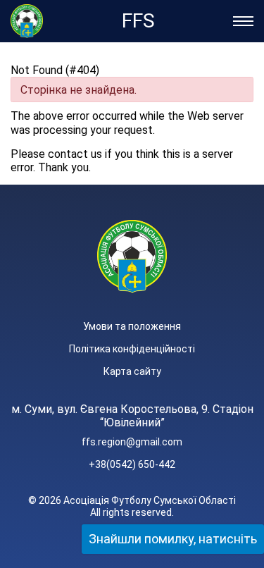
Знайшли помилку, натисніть (173, 538)
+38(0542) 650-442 (132, 464)
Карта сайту (132, 371)
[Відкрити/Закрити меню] (243, 21)
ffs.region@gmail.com (132, 441)
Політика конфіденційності (132, 348)
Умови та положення (132, 326)
